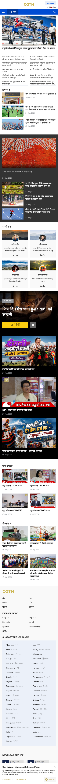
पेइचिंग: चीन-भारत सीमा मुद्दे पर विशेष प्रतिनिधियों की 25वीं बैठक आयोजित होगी (41, 76)
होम (3, 598)
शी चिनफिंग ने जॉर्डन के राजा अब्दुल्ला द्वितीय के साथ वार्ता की (14, 64)
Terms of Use (21, 779)
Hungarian (13, 722)
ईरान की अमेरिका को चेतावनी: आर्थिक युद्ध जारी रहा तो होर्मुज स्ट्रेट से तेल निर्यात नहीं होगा (42, 83)
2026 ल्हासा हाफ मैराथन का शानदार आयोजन (12, 70)
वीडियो (4, 607)
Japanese (13, 736)
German (13, 699)
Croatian (13, 672)
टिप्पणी (4, 602)
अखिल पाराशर (43, 244)
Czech (11, 676)
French (12, 695)
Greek (12, 704)
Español (32, 617)
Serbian (39, 695)
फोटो (30, 602)
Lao (36, 644)
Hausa (11, 709)
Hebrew (12, 713)
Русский (5, 626)
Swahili (40, 709)
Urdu (37, 731)
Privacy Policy (7, 779)
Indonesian (17, 727)
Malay (41, 649)
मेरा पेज (15, 255)
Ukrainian (41, 727)
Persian (39, 667)
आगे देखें (15, 325)
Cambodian (12, 667)
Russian (40, 690)
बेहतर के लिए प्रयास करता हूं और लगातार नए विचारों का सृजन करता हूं (43, 249)
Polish (38, 672)
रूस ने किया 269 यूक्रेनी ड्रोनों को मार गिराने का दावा (13, 83)
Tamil (37, 713)
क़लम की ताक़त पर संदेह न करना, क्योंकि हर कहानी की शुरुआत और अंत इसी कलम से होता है (15, 249)
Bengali (11, 658)
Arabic (11, 649)
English (5, 617)
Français (6, 622)
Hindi (10, 718)
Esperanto (14, 686)
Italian (12, 731)
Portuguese (42, 676)
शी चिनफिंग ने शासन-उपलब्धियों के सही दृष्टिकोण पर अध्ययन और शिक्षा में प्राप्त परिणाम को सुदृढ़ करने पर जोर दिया (13, 58)
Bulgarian (14, 663)
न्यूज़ (30, 598)
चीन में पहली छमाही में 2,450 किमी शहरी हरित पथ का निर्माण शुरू (13, 76)
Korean (12, 741)
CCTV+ (5, 631)
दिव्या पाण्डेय (15, 275)
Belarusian (15, 653)
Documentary (34, 626)
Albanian (12, 644)
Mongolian (40, 653)
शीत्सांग (31, 607)
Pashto (38, 681)
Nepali (38, 663)
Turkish (39, 722)
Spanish (40, 704)
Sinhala (38, 699)
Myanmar (42, 658)
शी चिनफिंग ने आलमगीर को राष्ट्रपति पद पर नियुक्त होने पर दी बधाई (42, 58)
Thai (37, 718)
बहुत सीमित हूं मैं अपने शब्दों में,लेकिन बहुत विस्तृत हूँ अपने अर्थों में (15, 280)
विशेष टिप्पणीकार (42, 275)
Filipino (12, 690)
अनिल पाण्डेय (15, 244)
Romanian (40, 686)
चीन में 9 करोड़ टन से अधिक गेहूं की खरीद (42, 69)
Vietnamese (42, 736)
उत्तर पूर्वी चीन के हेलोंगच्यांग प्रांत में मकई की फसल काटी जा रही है (42, 64)
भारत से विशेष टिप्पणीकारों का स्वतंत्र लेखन (42, 280)
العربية (31, 622)
